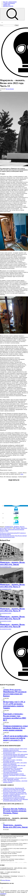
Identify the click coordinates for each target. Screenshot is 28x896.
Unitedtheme (3, 893)
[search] (12, 14)
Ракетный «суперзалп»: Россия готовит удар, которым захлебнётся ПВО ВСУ (14, 717)
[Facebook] (3, 887)
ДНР (14, 528)
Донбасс (18, 528)
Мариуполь (24, 528)
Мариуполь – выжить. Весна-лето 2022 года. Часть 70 (12, 610)
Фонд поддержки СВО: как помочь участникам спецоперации (12, 771)
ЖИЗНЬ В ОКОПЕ (8, 6)
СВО (5, 529)
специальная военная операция (16, 529)
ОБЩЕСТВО (6, 4)
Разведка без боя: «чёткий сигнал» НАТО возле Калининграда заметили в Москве (14, 797)
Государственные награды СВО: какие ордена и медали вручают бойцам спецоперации (15, 755)
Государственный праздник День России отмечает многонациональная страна (13, 536)
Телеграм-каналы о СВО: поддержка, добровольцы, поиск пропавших (13, 769)
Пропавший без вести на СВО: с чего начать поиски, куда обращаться (15, 763)
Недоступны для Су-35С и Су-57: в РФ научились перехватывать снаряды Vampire (14, 705)
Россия (2, 529)
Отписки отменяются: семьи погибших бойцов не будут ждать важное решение (15, 728)
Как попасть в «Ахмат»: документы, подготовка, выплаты (12, 760)
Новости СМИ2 (4, 531)
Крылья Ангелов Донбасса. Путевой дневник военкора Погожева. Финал (14, 811)
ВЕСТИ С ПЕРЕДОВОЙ (9, 2)
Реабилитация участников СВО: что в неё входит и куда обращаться (14, 766)
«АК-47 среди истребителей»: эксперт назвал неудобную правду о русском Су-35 (15, 738)
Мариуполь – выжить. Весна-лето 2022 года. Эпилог (12, 563)
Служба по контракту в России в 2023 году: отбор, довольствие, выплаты (14, 778)
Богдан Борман (10, 89)
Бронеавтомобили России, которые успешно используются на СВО (15, 752)
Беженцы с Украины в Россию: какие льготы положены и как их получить (15, 749)
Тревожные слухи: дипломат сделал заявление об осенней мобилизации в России (15, 800)
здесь (21, 474)
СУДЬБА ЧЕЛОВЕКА (9, 3)
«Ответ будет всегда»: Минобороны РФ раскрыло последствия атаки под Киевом (14, 693)
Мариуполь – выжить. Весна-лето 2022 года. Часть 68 (12, 625)
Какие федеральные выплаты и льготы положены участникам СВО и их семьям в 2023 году (14, 775)
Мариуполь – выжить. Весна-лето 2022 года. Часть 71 (12, 585)
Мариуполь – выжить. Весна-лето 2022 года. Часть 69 (12, 617)
